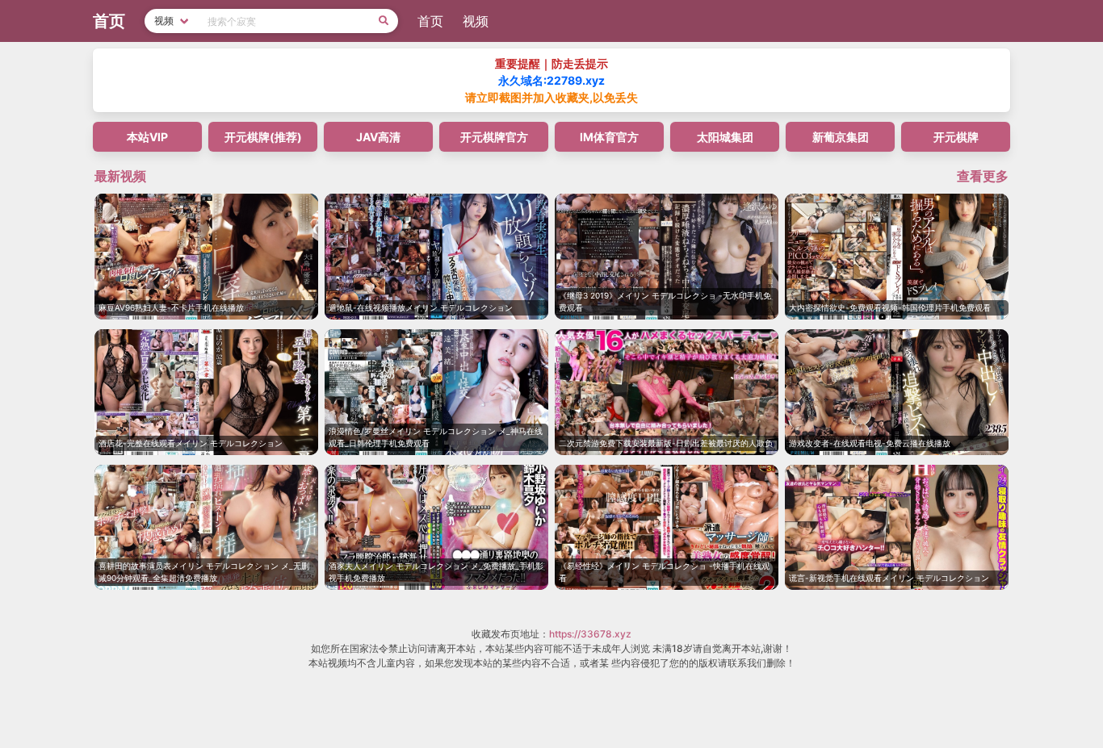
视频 (476, 21)
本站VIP (147, 137)
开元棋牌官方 (494, 137)
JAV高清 (378, 137)
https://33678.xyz (590, 634)
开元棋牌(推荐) (263, 137)
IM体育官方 (609, 137)
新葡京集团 (840, 137)
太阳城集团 (725, 137)
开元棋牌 (956, 137)
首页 (430, 21)
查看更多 (983, 176)
